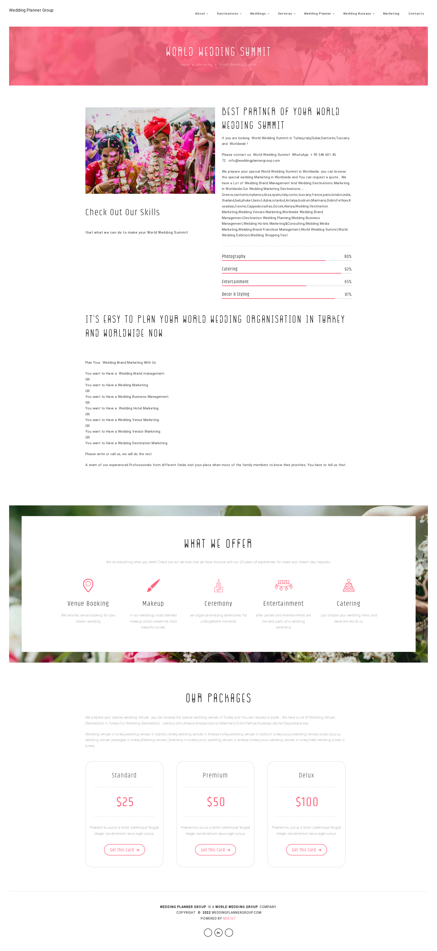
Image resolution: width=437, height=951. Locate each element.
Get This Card (122, 850)
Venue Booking (88, 603)
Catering (349, 603)
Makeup (153, 603)
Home (185, 65)
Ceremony (218, 603)
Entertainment (283, 603)
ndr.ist (229, 918)
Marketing (204, 65)
